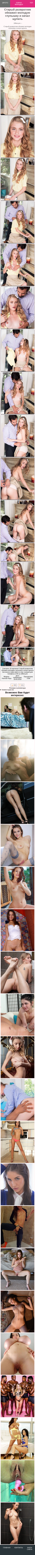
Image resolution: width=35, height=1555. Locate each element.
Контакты (18, 1547)
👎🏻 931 (21, 685)
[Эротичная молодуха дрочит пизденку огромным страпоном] (17, 1269)
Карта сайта (29, 1548)
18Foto (5, 3)
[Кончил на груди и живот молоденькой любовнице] (17, 1142)
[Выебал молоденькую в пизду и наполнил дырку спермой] (17, 1184)
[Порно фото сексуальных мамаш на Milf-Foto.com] (17, 1439)
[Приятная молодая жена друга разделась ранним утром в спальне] (17, 760)
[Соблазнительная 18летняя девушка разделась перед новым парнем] (17, 930)
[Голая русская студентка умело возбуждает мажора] (17, 1311)
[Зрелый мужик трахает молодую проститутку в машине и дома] (17, 1227)
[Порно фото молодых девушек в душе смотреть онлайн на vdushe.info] (17, 1523)
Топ (31, 3)
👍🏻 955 (13, 685)
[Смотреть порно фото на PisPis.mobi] (17, 1481)
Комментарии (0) (8, 690)
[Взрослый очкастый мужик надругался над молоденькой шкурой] (17, 1015)
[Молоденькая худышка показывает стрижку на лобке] (17, 1057)
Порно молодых (19, 3)
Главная (6, 1547)
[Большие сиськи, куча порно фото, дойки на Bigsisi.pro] (17, 1354)
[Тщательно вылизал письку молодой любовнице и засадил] (17, 718)
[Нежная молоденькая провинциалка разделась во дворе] (17, 888)
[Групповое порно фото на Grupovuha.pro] (17, 1396)
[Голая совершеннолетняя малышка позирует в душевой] (17, 972)
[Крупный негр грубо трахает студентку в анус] (17, 1100)
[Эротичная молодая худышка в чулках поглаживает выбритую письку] (17, 845)
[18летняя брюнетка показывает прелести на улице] (17, 803)
